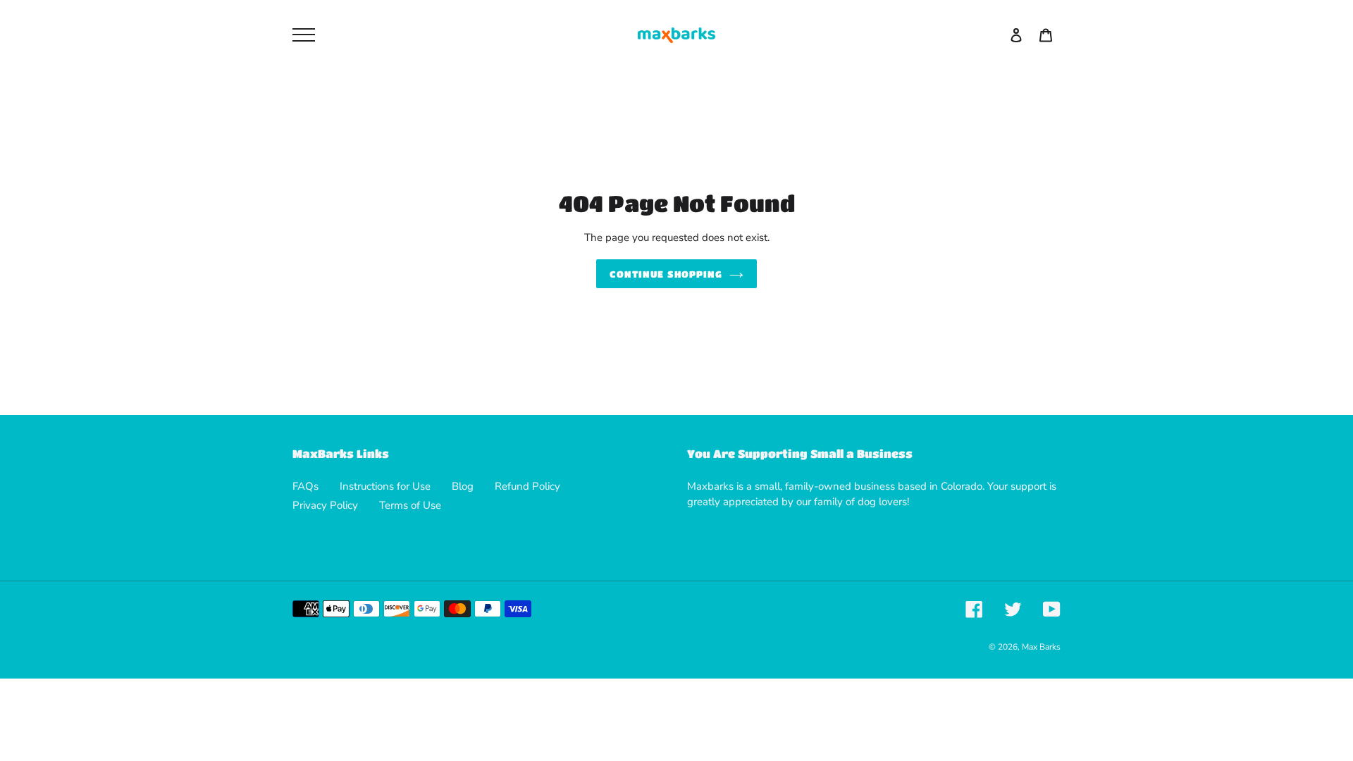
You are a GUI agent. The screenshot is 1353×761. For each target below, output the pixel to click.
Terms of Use (410, 505)
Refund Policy (527, 486)
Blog (463, 486)
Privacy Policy (325, 505)
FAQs (305, 486)
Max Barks (1041, 646)
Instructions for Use (385, 486)
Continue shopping (666, 273)
